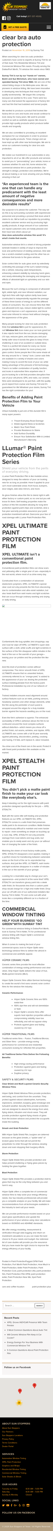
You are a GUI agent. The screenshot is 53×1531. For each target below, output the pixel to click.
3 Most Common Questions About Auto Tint (27, 1330)
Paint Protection (18, 1261)
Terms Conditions (9, 1442)
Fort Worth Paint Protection (24, 1264)
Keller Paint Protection (27, 1267)
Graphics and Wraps (11, 1465)
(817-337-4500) (34, 16)
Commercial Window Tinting (14, 1473)
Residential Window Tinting (14, 1469)
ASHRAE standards (34, 1223)
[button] (20, 1391)
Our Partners (7, 1431)
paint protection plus (41, 1286)
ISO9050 (15, 1223)
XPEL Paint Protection (11, 1462)
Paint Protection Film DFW (18, 1273)
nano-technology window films (23, 949)
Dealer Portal (7, 1446)
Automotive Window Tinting (14, 1458)
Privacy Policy (8, 1439)
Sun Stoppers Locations (12, 1435)
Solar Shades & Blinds (11, 1476)
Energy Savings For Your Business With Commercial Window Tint (25, 1344)
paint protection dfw (26, 1270)
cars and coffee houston (13, 1286)
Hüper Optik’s (26, 934)
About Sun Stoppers (11, 1428)
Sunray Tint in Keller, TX (13, 894)
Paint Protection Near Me (19, 1277)
